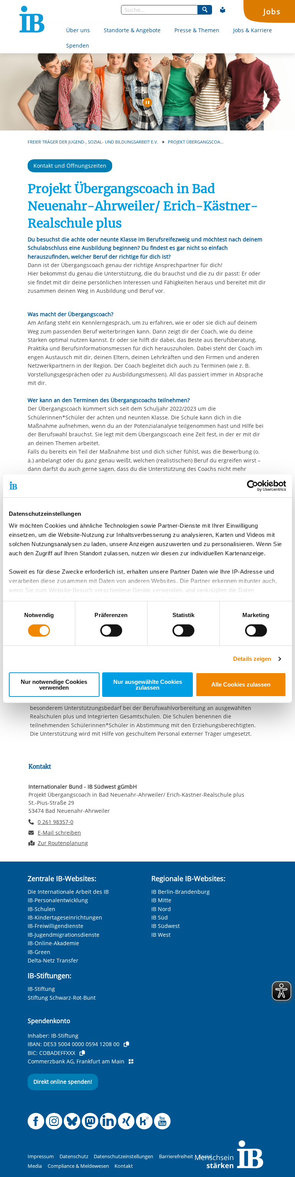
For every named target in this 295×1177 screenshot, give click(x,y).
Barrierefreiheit (176, 1156)
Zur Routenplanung (63, 843)
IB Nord (161, 909)
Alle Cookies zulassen (240, 684)
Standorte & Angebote (132, 30)
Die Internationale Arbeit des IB (68, 891)
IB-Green (39, 952)
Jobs (272, 11)
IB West (161, 934)
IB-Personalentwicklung (58, 900)
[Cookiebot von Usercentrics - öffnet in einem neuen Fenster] (252, 485)
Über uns (78, 30)
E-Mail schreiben (59, 832)
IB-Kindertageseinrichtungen (65, 917)
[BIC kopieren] (82, 1053)
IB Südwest (165, 925)
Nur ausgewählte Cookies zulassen (147, 684)
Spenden (77, 45)
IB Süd (159, 917)
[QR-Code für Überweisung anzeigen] (131, 1061)
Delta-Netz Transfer (53, 960)
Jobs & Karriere (252, 30)
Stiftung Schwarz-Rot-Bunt (62, 997)
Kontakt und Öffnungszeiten (69, 165)
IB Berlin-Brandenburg (180, 891)
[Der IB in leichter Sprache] (223, 10)
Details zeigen (252, 658)
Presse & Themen (196, 30)
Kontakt (123, 1166)
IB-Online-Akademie (53, 943)
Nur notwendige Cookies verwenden (54, 684)
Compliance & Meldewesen (78, 1166)
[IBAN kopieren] (126, 1044)
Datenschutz (74, 1156)
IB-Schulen (41, 909)
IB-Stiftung (41, 988)
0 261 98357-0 (55, 821)
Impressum (41, 1156)
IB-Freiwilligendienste (55, 925)
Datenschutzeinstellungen (123, 1156)
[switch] (111, 630)
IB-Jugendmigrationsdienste (63, 934)
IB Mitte (161, 900)
